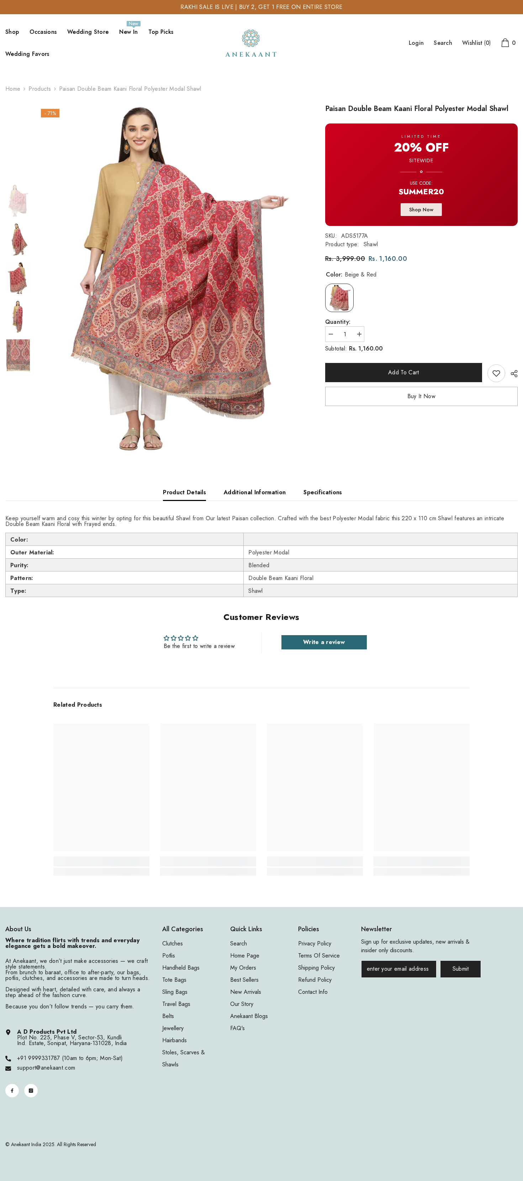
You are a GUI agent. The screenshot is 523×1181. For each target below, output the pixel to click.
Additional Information (255, 492)
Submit (461, 969)
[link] (496, 373)
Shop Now (421, 209)
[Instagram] (31, 1090)
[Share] (511, 373)
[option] (172, 279)
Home (12, 89)
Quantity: (338, 322)
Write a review (324, 642)
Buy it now (421, 396)
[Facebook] (12, 1090)
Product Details (184, 492)
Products (39, 89)
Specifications (322, 492)
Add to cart (401, 372)
